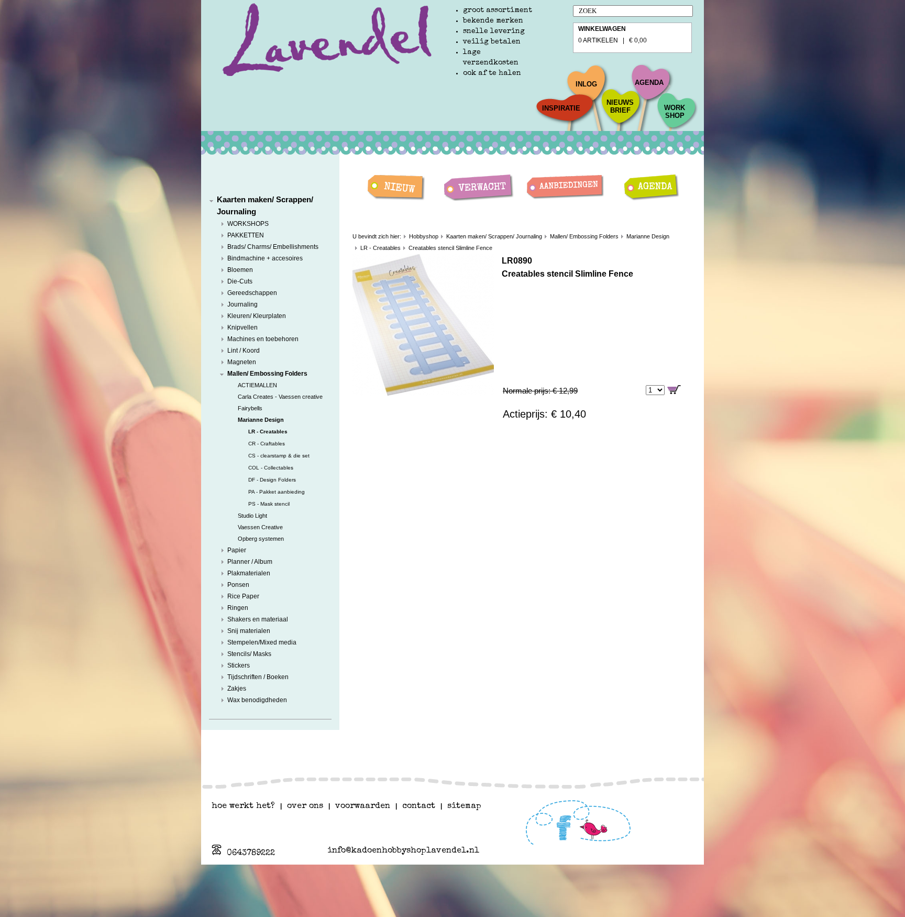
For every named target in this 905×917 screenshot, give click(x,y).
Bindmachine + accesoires (265, 258)
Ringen (237, 608)
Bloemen (240, 270)
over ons (305, 806)
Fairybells (250, 408)
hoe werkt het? (243, 806)
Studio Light (252, 515)
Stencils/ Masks (249, 654)
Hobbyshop (423, 236)
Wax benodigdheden (257, 700)
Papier (236, 550)
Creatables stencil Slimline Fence (450, 248)
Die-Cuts (239, 281)
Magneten (241, 362)
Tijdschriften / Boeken (258, 677)
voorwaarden (362, 806)
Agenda (649, 82)
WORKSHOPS (248, 223)
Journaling (242, 304)
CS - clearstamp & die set (279, 455)
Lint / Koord (243, 350)
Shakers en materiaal (257, 619)
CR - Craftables (266, 443)
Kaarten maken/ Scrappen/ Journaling (494, 236)
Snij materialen (248, 631)
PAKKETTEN (245, 235)
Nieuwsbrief (620, 106)
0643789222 (251, 853)
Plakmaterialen (248, 573)
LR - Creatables (268, 431)
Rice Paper (243, 596)
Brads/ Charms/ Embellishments (272, 246)
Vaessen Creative (260, 527)
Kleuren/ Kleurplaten (256, 316)
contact (418, 806)
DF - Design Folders (272, 480)
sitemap (464, 806)
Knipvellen (242, 327)
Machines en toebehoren (263, 339)
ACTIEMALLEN (257, 385)
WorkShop (674, 111)
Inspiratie (561, 108)
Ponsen (238, 584)
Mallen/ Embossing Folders (267, 373)
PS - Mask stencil (269, 504)
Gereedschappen (252, 293)
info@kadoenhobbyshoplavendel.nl (403, 851)
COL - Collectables (270, 468)
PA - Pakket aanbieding (276, 492)
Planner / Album (249, 561)
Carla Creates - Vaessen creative (280, 397)
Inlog (586, 84)
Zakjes (236, 688)
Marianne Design (261, 420)
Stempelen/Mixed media (261, 642)
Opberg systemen (261, 539)
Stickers (238, 665)
